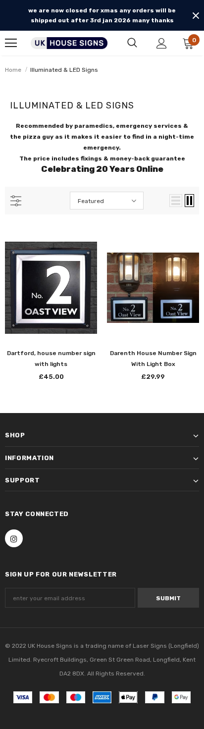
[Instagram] (14, 538)
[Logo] (69, 43)
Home (13, 69)
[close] (196, 15)
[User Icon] (161, 43)
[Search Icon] (132, 43)
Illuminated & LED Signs (64, 69)
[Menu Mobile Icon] (11, 43)
